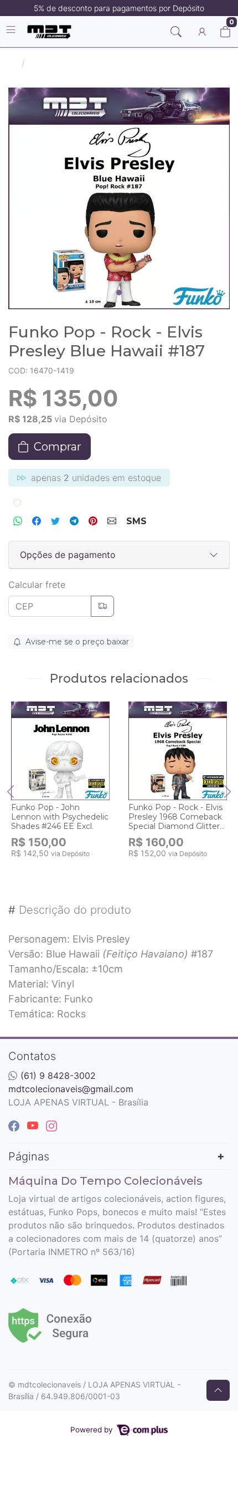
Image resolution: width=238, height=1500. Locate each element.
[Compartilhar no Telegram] (74, 521)
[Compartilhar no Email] (111, 521)
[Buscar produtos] (176, 31)
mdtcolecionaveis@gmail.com (70, 1088)
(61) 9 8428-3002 (58, 1075)
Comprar (65, 871)
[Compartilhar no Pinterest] (93, 521)
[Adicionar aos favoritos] (25, 711)
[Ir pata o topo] (218, 1390)
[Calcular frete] (102, 606)
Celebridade (54, 63)
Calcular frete (36, 584)
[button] (202, 31)
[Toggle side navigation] (12, 31)
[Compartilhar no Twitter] (55, 521)
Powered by (92, 1429)
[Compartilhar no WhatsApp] (17, 521)
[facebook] (15, 1126)
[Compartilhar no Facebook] (36, 521)
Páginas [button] (28, 1156)
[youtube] (34, 1126)
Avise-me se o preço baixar (76, 642)
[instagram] (51, 1126)
